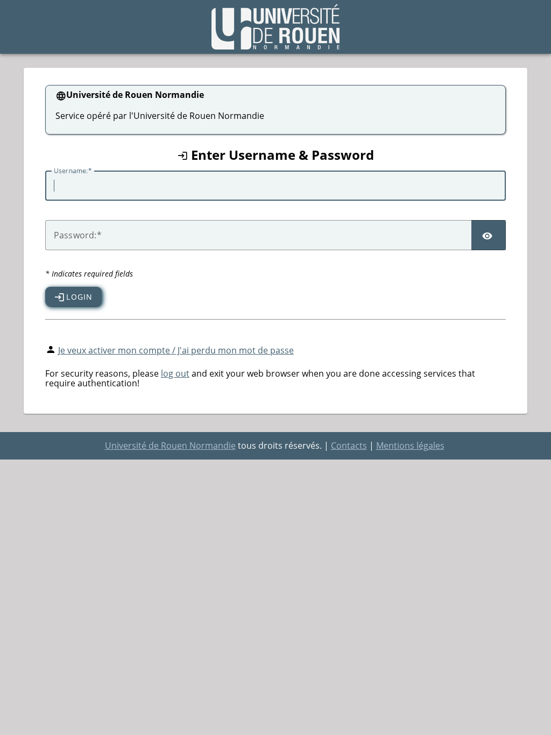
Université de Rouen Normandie (170, 445)
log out (175, 373)
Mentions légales (410, 445)
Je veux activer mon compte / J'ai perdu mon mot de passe (176, 350)
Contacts (349, 445)
